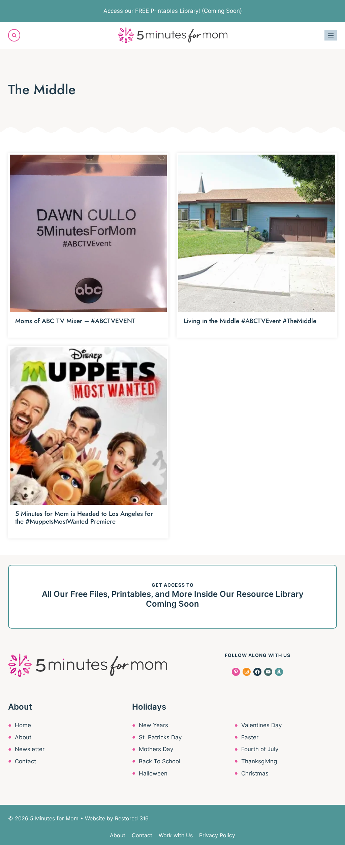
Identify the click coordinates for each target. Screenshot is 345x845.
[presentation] (88, 233)
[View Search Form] (14, 35)
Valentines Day (261, 725)
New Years (153, 725)
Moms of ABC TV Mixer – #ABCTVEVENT (75, 320)
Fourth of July (259, 749)
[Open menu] (330, 35)
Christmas (255, 773)
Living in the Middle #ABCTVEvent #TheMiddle (250, 320)
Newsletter (29, 749)
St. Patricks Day (160, 737)
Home (23, 725)
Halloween (153, 773)
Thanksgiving (259, 761)
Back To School (159, 761)
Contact (25, 761)
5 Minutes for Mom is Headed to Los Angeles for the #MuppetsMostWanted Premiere (84, 517)
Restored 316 (132, 818)
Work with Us (176, 835)
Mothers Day (156, 749)
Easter (249, 737)
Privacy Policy (217, 835)
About (23, 737)
